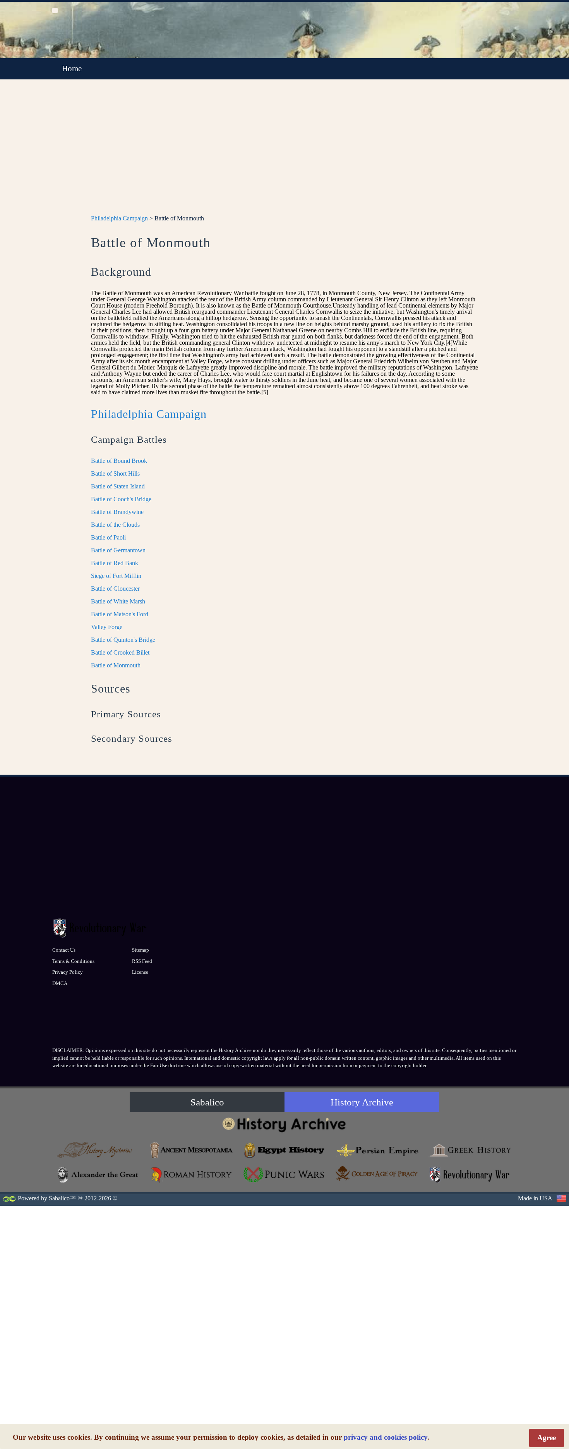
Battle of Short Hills (115, 473)
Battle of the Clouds (115, 524)
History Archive (362, 1102)
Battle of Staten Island (118, 486)
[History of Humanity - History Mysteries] (98, 1150)
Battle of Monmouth (116, 665)
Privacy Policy (67, 972)
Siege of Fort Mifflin (116, 575)
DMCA (59, 983)
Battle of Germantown (118, 550)
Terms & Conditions (73, 961)
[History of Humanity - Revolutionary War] (470, 1174)
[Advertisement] (284, 151)
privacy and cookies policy (385, 1437)
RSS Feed (142, 961)
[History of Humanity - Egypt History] (284, 1150)
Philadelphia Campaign (119, 218)
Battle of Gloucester (115, 588)
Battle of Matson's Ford (119, 614)
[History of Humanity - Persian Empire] (377, 1150)
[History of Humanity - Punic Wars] (284, 1174)
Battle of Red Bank (114, 563)
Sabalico (207, 1102)
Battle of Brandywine (117, 512)
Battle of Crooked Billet (120, 652)
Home (72, 68)
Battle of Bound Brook (119, 460)
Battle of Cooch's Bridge (121, 499)
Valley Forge (106, 627)
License (140, 972)
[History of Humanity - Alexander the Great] (98, 1174)
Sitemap (140, 950)
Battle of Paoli (108, 537)
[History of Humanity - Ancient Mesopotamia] (191, 1150)
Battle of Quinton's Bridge (123, 639)
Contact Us (63, 950)
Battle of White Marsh (118, 601)
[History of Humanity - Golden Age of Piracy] (377, 1173)
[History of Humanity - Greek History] (470, 1150)
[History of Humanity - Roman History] (191, 1174)
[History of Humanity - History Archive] (284, 1124)
